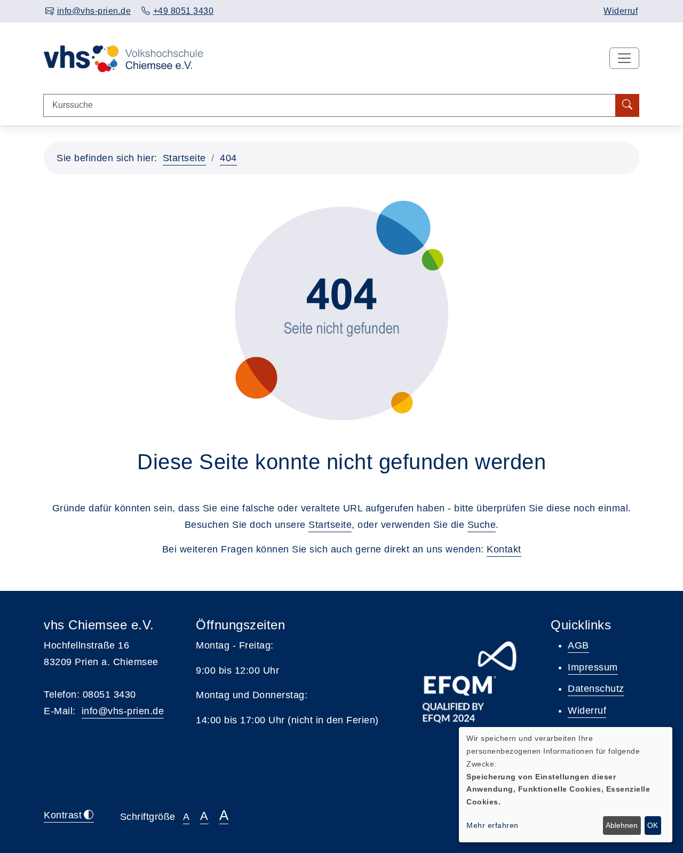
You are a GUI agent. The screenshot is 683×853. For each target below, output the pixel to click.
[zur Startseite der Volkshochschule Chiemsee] (123, 58)
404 (228, 158)
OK (652, 825)
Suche (481, 524)
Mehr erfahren (492, 825)
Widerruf (620, 10)
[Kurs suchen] (627, 105)
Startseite (184, 158)
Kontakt (504, 549)
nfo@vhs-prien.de (124, 711)
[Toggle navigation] (624, 58)
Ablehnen (622, 825)
